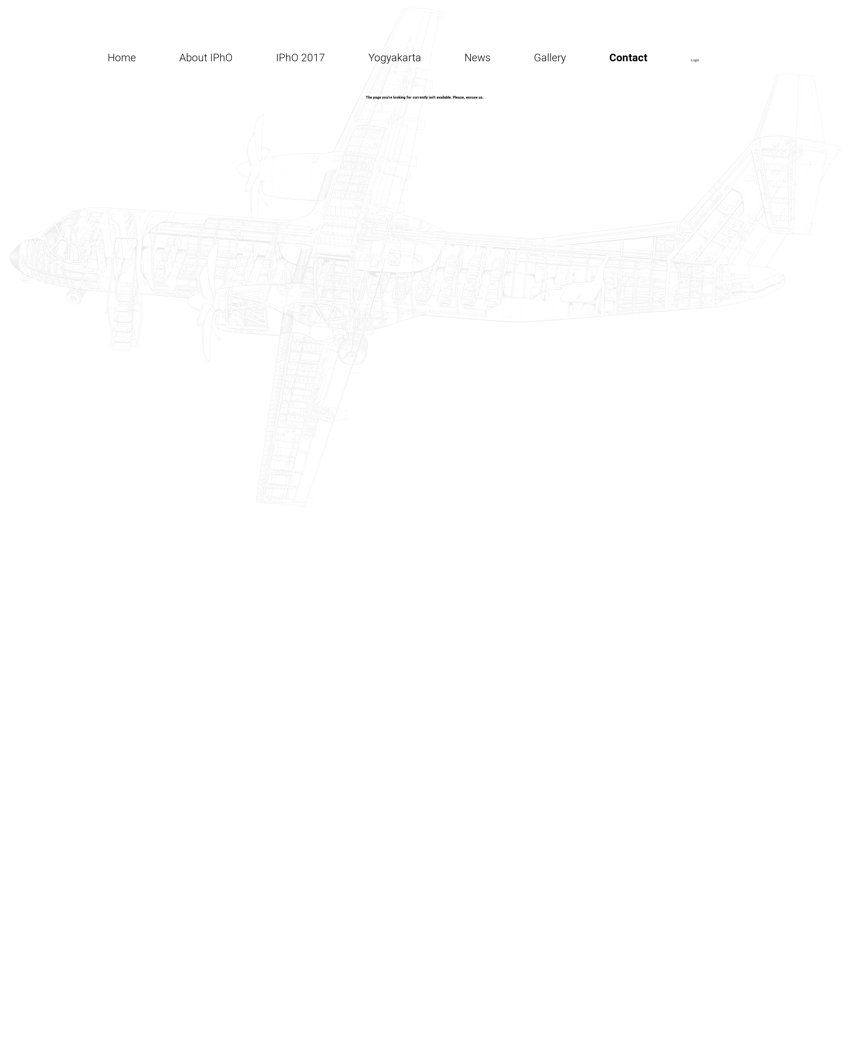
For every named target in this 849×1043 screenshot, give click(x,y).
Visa (378, 99)
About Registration (319, 121)
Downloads (205, 89)
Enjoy (381, 78)
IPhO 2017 (300, 57)
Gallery (550, 57)
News (478, 57)
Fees (287, 186)
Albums (552, 71)
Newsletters (492, 132)
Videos (550, 85)
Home (122, 57)
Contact (628, 57)
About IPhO (206, 57)
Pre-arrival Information (420, 120)
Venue (290, 164)
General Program (315, 143)
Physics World (497, 113)
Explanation (206, 73)
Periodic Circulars (505, 94)
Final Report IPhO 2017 (330, 79)
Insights (294, 100)
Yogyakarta (394, 57)
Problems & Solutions (326, 207)
